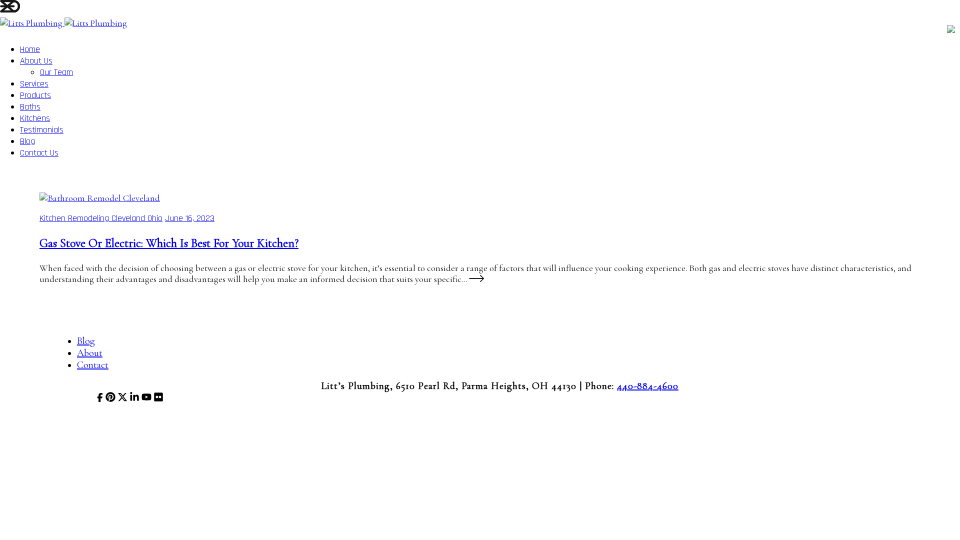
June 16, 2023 (189, 218)
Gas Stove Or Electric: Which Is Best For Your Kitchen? (169, 243)
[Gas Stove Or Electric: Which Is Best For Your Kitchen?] (100, 198)
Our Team (56, 72)
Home (30, 49)
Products (35, 95)
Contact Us (39, 152)
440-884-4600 (647, 386)
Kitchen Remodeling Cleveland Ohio (101, 218)
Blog (27, 141)
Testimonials (42, 130)
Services (34, 84)
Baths (30, 106)
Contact (92, 365)
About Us (36, 60)
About (89, 353)
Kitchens (35, 118)
